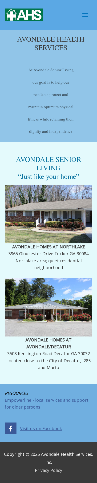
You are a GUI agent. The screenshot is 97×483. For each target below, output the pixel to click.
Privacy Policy (48, 470)
